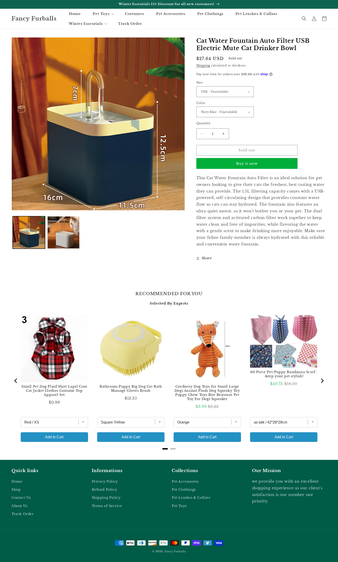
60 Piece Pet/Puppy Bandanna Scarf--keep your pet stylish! (283, 374)
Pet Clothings (184, 489)
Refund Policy (104, 489)
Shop (16, 489)
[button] (103, 14)
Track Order (22, 514)
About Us (19, 506)
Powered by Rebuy (169, 454)
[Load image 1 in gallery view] (29, 232)
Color (201, 103)
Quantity (203, 123)
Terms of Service (107, 506)
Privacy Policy (105, 481)
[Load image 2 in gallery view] (63, 232)
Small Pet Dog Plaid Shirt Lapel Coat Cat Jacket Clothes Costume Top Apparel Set (54, 390)
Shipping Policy (106, 498)
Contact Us (21, 498)
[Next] (322, 380)
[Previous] (16, 380)
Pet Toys (179, 506)
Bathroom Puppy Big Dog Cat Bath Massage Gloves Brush (131, 388)
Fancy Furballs (175, 551)
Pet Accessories (185, 481)
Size (199, 82)
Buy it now (247, 163)
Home (16, 481)
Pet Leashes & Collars (191, 498)
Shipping (203, 65)
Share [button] (207, 258)
